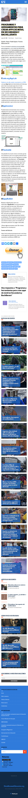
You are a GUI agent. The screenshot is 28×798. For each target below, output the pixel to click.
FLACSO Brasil (4, 736)
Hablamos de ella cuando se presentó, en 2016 (13, 82)
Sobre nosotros (4, 696)
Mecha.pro (15, 794)
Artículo (10, 264)
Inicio (2, 693)
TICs (16, 268)
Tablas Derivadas (12, 301)
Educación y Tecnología (7, 266)
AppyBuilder (8, 199)
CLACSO (3, 742)
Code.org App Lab (9, 78)
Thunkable (6, 150)
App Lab (4, 262)
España (16, 38)
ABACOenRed (4, 722)
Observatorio (4, 702)
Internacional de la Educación (8, 733)
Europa (20, 38)
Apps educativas (17, 262)
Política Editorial (5, 699)
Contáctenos (4, 706)
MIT (19, 266)
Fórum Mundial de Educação (8, 718)
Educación (16, 264)
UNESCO (3, 739)
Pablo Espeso (11, 38)
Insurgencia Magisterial (6, 729)
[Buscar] (25, 751)
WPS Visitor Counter (11, 766)
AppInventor (7, 106)
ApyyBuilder (4, 264)
